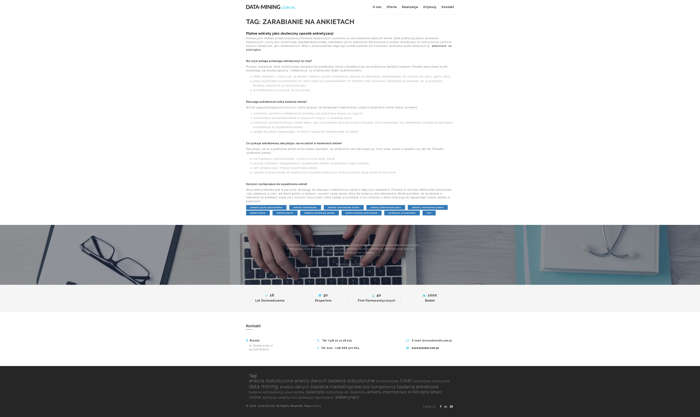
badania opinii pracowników (266, 207)
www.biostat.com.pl (425, 348)
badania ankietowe (418, 386)
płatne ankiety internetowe (361, 213)
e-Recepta (419, 392)
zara (429, 213)
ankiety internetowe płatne (428, 207)
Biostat (270, 405)
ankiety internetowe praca (386, 207)
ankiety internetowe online (343, 207)
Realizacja (410, 7)
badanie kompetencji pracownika (277, 392)
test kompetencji (380, 387)
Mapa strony (312, 405)
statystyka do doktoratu (346, 392)
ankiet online (258, 213)
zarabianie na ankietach (402, 213)
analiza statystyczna (271, 380)
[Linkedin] (445, 406)
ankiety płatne (285, 213)
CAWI (407, 380)
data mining (264, 386)
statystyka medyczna (432, 381)
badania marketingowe (337, 386)
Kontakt (448, 7)
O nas (377, 7)
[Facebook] (441, 406)
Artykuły (429, 7)
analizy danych (311, 380)
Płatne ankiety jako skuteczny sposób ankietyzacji (290, 33)
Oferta (392, 7)
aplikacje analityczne (280, 397)
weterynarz (347, 397)
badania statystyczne (352, 380)
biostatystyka (388, 381)
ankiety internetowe (305, 207)
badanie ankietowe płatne (319, 213)
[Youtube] (451, 406)
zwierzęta (315, 392)
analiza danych (295, 387)
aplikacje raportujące (316, 397)
